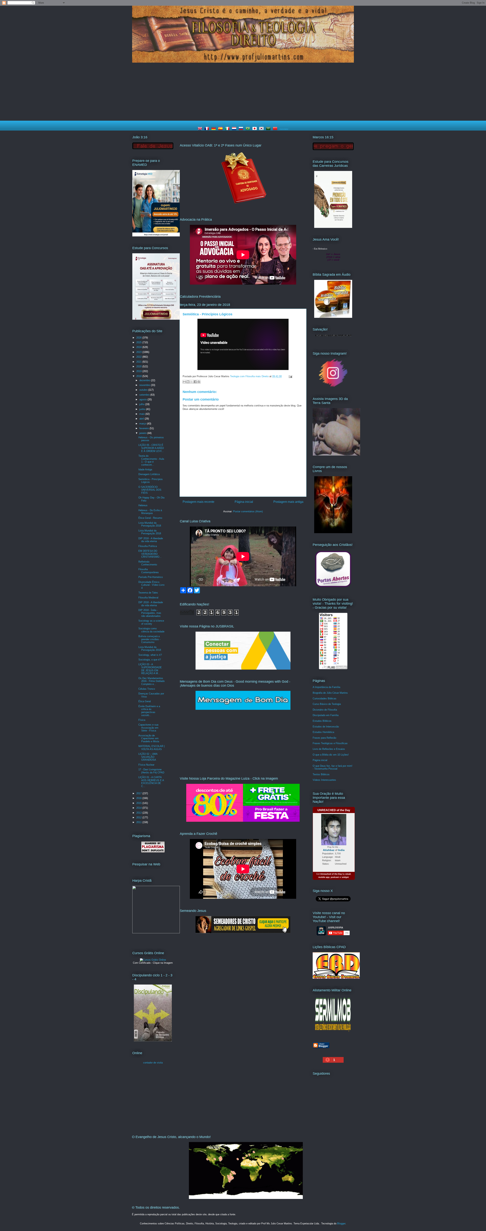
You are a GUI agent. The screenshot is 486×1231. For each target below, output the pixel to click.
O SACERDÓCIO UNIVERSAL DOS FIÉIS (149, 490)
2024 (139, 347)
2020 (139, 366)
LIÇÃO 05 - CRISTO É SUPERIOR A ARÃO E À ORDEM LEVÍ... (151, 448)
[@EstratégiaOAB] (243, 206)
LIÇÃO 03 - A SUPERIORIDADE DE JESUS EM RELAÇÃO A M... (150, 669)
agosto (143, 399)
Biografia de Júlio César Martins (330, 692)
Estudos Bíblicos (322, 720)
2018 (139, 376)
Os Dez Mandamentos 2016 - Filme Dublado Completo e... (151, 681)
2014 (139, 807)
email (348, 874)
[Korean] (262, 129)
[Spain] (221, 129)
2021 (139, 361)
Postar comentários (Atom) (248, 511)
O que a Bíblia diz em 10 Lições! (331, 754)
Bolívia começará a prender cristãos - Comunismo (149, 639)
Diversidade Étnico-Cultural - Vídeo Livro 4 (151, 585)
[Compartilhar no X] (191, 382)
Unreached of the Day (331, 874)
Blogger (341, 1223)
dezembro (145, 380)
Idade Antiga (145, 469)
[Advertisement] (243, 92)
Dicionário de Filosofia (325, 709)
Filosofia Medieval (148, 597)
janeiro (143, 433)
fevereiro (144, 428)
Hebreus (143, 505)
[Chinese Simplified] (276, 129)
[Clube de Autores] (333, 532)
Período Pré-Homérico (150, 577)
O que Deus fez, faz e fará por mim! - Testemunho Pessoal (332, 767)
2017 (139, 793)
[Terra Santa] (333, 386)
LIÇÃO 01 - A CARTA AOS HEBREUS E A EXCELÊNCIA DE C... (151, 782)
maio (142, 413)
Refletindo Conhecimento (147, 563)
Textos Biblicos (321, 774)
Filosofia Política (147, 546)
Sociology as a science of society (151, 622)
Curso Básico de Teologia (327, 704)
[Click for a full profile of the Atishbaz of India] (333, 844)
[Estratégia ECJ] (333, 227)
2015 (139, 803)
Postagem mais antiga (288, 501)
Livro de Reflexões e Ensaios (329, 749)
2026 (139, 337)
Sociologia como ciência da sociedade (151, 630)
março (143, 423)
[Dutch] (235, 129)
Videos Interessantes (324, 779)
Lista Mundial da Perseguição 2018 (149, 524)
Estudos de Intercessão (326, 726)
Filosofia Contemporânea (148, 571)
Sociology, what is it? (150, 654)
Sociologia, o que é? (149, 659)
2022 (139, 356)
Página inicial (244, 501)
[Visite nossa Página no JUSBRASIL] (243, 668)
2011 (139, 822)
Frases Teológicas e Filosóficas (330, 743)
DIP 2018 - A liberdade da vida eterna (150, 540)
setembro (144, 394)
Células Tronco (146, 688)
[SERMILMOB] (333, 1032)
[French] (207, 129)
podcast (335, 877)
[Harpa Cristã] (156, 932)
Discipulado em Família (325, 715)
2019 (139, 371)
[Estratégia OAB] (156, 318)
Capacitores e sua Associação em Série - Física (148, 727)
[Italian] (228, 129)
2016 (139, 798)
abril (142, 418)
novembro (145, 385)
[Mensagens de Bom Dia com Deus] (243, 709)
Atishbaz (328, 850)
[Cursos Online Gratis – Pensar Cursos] (153, 959)
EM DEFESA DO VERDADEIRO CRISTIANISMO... (150, 553)
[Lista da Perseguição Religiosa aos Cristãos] (333, 587)
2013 (139, 812)
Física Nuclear (146, 764)
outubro (143, 389)
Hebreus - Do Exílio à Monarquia (150, 512)
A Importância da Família (326, 687)
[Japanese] (255, 129)
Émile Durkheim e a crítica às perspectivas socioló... (149, 711)
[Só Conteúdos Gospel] (243, 932)
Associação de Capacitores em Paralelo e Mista (148, 738)
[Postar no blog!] (188, 382)
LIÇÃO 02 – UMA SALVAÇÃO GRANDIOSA (147, 756)
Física (141, 720)
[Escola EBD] (153, 1040)
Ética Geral (144, 701)
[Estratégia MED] (156, 235)
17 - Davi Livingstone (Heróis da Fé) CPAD (151, 771)
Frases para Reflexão (324, 737)
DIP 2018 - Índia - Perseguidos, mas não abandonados (149, 613)
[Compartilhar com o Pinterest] (199, 382)
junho (142, 409)
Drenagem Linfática (149, 474)
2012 (139, 817)
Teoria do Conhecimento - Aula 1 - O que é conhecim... (151, 460)
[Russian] (242, 129)
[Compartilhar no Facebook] (195, 382)
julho (142, 404)
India (341, 850)
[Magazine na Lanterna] (243, 820)
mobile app (324, 877)
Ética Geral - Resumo (150, 517)
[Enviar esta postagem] (289, 376)
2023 (139, 352)
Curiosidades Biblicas (324, 698)
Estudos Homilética (323, 732)
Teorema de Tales (148, 592)
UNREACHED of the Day (333, 810)
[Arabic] (269, 129)
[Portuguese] (248, 129)
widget (345, 877)
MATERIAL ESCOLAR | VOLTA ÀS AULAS (151, 748)
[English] (201, 129)
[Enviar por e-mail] (184, 382)
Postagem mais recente (198, 501)
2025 (139, 342)
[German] (214, 129)
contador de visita (153, 1062)
